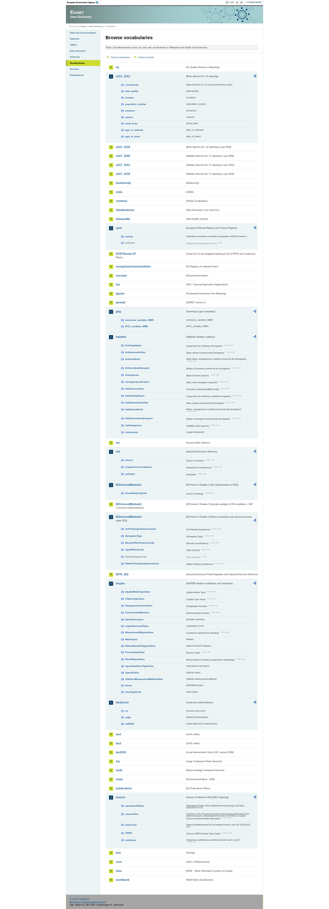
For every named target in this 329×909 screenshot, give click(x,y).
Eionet (83, 26)
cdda (119, 192)
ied (118, 451)
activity (129, 236)
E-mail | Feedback (79, 898)
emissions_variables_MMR (139, 320)
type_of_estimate (134, 130)
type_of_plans (132, 136)
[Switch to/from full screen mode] (242, 2)
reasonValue (131, 814)
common (121, 200)
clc (126, 711)
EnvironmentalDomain (137, 612)
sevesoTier (131, 825)
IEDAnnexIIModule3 (129, 504)
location (129, 97)
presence (130, 110)
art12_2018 (123, 147)
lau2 (118, 743)
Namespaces (77, 75)
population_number (135, 104)
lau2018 (121, 752)
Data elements (78, 50)
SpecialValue (132, 672)
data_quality (131, 91)
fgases (120, 293)
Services (74, 69)
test (118, 852)
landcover (122, 702)
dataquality (123, 218)
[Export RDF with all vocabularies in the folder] (254, 76)
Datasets (74, 38)
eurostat (121, 275)
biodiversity (123, 182)
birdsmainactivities (135, 352)
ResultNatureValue (135, 659)
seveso (120, 797)
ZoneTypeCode (133, 692)
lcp (118, 761)
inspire (120, 583)
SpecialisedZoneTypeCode (139, 666)
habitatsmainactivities (136, 402)
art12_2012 (123, 76)
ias (118, 442)
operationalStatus (134, 806)
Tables (73, 44)
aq (117, 67)
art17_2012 (123, 165)
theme (128, 685)
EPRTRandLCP (126, 253)
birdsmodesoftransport (137, 368)
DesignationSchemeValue (138, 605)
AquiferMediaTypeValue (137, 592)
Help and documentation (83, 32)
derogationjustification (137, 382)
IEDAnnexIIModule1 (129, 484)
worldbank (123, 879)
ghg (118, 311)
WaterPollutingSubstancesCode (142, 563)
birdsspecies (132, 375)
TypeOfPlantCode (134, 549)
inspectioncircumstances (138, 467)
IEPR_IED (122, 574)
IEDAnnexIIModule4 (129, 516)
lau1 (118, 734)
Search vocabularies (120, 57)
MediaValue (131, 639)
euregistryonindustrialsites (133, 266)
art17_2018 (123, 173)
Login (231, 2)
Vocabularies (77, 63)
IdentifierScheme (134, 619)
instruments (131, 432)
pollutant (130, 474)
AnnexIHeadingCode (136, 493)
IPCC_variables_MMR (136, 326)
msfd (119, 770)
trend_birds (131, 123)
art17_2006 (123, 155)
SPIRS (128, 833)
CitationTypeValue (134, 599)
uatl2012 (129, 724)
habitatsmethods (134, 409)
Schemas (75, 56)
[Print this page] (238, 2)
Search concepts (146, 57)
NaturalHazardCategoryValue (140, 646)
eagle (128, 717)
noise (119, 779)
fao (118, 284)
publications (124, 788)
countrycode (131, 85)
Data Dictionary (96, 26)
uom (119, 861)
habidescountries (134, 388)
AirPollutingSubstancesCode (140, 529)
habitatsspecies (133, 425)
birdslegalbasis (133, 345)
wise (119, 870)
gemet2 (120, 302)
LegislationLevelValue (137, 626)
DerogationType (133, 536)
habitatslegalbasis (134, 395)
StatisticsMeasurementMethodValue (144, 679)
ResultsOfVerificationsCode (139, 543)
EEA (84, 2)
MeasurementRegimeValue (139, 632)
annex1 (129, 460)
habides (121, 336)
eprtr (119, 228)
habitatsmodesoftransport (139, 418)
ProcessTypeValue (135, 652)
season (129, 117)
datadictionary (125, 210)
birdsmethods (132, 359)
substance (130, 840)
